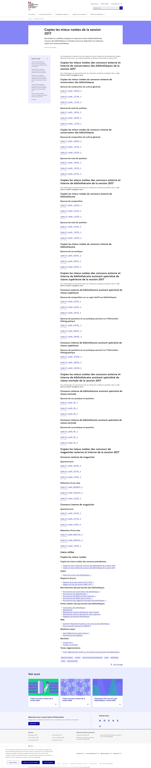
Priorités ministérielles (45, 14)
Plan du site (65, 763)
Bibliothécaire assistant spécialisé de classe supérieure (81, 614)
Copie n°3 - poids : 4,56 (70, 336)
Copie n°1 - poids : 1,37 (69, 301)
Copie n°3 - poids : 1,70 (69, 477)
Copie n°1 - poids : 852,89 (70, 487)
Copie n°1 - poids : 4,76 (70, 325)
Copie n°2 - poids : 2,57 (70, 519)
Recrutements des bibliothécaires (74, 594)
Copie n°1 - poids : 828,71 (70, 534)
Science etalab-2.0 (84, 767)
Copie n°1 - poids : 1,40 (70, 112)
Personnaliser (13, 762)
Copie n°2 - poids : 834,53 (70, 540)
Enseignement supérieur (62, 14)
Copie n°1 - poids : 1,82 (70, 255)
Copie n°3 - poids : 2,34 (70, 152)
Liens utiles (33, 99)
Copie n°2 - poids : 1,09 (70, 118)
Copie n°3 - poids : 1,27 (70, 123)
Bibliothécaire (68, 610)
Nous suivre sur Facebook (108, 720)
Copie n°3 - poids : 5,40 (70, 368)
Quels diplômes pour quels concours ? (76, 633)
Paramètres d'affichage (107, 763)
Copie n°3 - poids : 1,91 (69, 313)
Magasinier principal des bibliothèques (76, 616)
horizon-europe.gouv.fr (57, 737)
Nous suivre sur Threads (113, 720)
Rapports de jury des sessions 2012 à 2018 (77, 582)
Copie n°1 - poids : (68, 402)
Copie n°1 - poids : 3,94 (70, 91)
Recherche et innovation (79, 14)
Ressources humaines (39, 18)
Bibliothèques (114, 657)
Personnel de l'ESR (72, 661)
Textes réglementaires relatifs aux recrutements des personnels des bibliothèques (91, 652)
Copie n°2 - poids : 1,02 (70, 232)
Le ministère (31, 14)
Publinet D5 (67, 643)
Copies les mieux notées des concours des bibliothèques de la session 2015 (89, 568)
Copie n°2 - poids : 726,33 (70, 493)
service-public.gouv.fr (92, 753)
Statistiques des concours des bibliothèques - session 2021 (105, 699)
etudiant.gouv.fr (115, 4)
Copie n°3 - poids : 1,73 (70, 102)
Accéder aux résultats (70, 645)
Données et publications (96, 14)
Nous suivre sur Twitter (117, 720)
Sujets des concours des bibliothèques (76, 575)
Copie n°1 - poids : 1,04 (70, 162)
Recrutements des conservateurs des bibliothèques (81, 592)
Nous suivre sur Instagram (104, 720)
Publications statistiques (81, 735)
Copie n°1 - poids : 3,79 (70, 357)
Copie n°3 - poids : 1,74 (69, 524)
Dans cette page (35, 59)
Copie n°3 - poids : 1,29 (69, 546)
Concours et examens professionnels (92, 657)
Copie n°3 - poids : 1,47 (69, 174)
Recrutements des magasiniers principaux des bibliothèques (84, 600)
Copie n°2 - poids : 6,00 (70, 362)
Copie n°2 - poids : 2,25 (70, 307)
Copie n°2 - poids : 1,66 (69, 261)
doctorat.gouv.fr (56, 735)
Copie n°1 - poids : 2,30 (70, 205)
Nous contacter (93, 763)
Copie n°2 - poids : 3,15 (70, 211)
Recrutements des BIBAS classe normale (77, 598)
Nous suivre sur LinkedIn (100, 720)
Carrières (77, 657)
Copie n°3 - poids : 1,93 (69, 267)
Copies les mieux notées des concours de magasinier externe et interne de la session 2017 (39, 95)
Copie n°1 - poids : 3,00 (70, 141)
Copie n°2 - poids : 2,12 (70, 96)
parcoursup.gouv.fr (32, 737)
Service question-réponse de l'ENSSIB (76, 626)
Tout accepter (48, 762)
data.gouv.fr (116, 753)
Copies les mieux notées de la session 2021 (41, 699)
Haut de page (118, 664)
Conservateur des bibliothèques (74, 608)
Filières (106, 657)
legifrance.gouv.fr (105, 753)
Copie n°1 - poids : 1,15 (69, 227)
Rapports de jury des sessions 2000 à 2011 (77, 584)
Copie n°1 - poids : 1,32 (69, 513)
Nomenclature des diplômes (73, 635)
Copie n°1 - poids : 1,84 (69, 466)
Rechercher (121, 8)
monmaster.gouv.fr (32, 740)
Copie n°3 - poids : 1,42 (69, 498)
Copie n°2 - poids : (68, 408)
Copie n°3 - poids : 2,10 (70, 216)
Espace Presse (94, 4)
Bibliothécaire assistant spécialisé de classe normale (81, 612)
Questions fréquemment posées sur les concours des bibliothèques (86, 624)
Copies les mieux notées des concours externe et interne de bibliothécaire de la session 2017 (38, 71)
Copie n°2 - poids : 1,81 (70, 147)
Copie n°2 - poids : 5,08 (70, 331)
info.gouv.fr (79, 753)
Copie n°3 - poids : (68, 414)
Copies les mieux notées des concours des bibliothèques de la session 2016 (89, 566)
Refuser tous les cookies (31, 762)
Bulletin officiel (105, 4)
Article (63, 661)
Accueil (30, 18)
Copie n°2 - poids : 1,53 (70, 168)
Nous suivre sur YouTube (100, 726)
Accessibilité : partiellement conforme (79, 763)
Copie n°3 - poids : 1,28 (70, 238)
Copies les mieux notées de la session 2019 (73, 699)
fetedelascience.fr (56, 740)
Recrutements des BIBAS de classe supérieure (79, 596)
